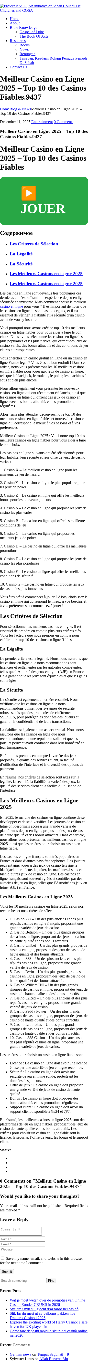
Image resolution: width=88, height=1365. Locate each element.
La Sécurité (21, 263)
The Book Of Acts (34, 36)
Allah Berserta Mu (53, 1359)
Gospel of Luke (32, 32)
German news (20, 1354)
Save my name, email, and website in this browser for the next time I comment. (41, 1260)
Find (51, 1280)
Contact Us (18, 67)
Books (25, 45)
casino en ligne (11, 306)
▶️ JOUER (43, 201)
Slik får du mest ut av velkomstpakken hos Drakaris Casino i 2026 (42, 1315)
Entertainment (42, 122)
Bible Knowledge (23, 27)
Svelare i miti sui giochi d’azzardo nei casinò (44, 1309)
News (24, 49)
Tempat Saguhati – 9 (53, 1354)
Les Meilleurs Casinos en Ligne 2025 (46, 273)
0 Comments (63, 122)
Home (14, 19)
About (15, 23)
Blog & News (20, 109)
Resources (18, 41)
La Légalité (21, 253)
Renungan (27, 54)
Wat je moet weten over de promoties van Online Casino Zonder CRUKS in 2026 (47, 1302)
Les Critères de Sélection (34, 243)
